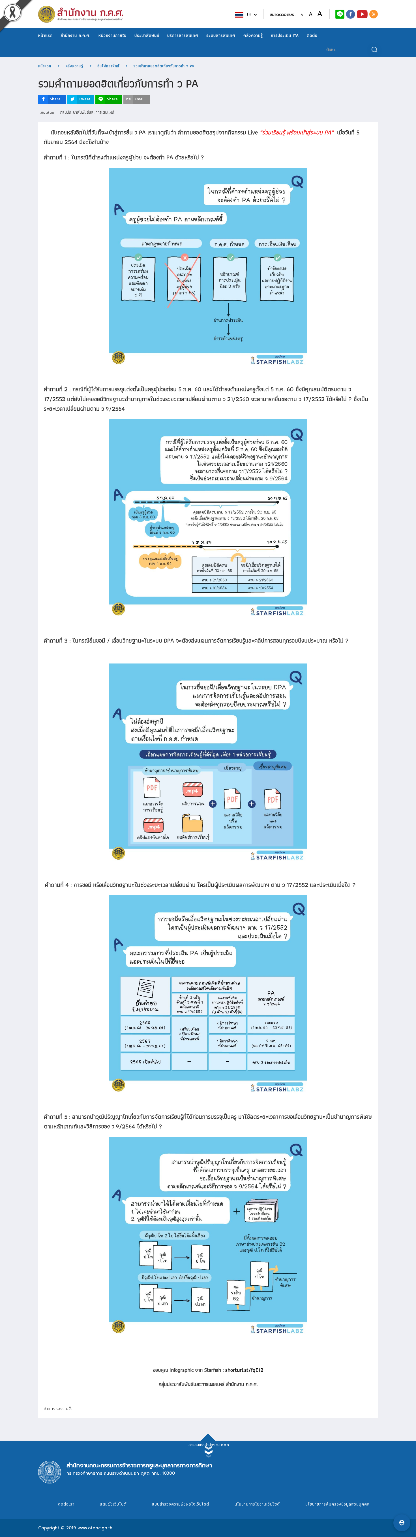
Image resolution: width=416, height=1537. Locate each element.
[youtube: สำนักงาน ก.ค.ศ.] (362, 14)
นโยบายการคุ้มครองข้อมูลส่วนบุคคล (337, 1504)
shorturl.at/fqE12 (244, 1370)
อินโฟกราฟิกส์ (108, 66)
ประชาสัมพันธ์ (146, 35)
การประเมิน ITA (285, 35)
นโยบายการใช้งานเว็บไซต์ (257, 1504)
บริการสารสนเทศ (182, 35)
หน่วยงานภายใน (112, 35)
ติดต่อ (312, 35)
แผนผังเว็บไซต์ (113, 1504)
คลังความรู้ (253, 35)
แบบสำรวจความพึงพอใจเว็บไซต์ (180, 1504)
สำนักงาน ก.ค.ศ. (76, 35)
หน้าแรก (45, 35)
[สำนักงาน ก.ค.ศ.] (350, 14)
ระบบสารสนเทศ (220, 35)
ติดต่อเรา (66, 1504)
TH (249, 14)
